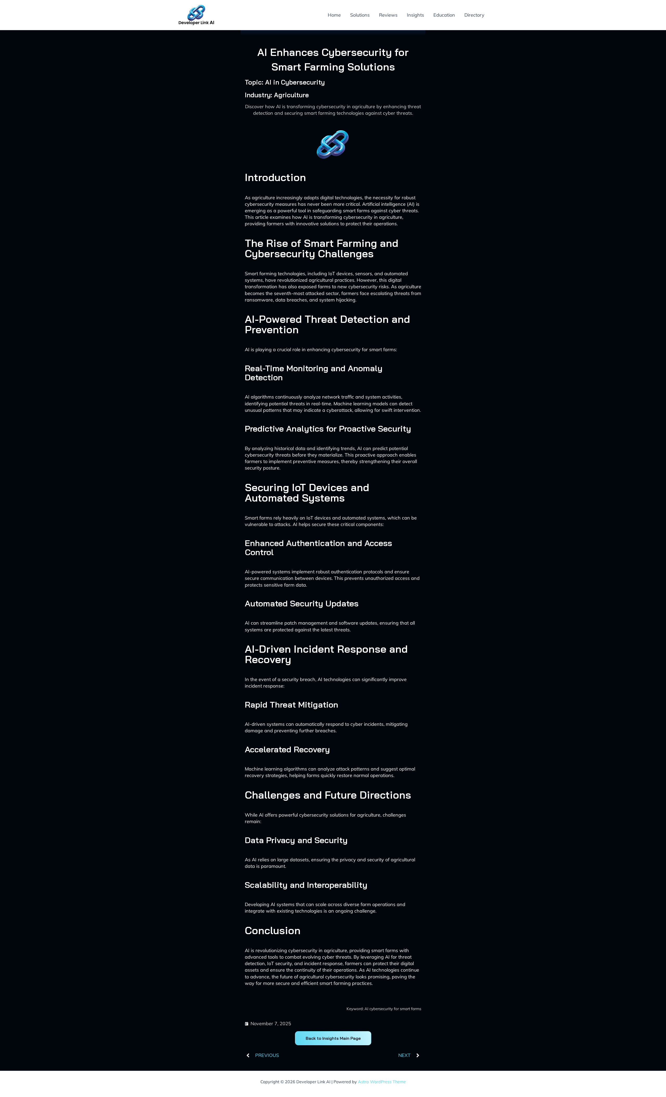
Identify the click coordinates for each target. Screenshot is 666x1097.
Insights (415, 15)
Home (334, 15)
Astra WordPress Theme (382, 1081)
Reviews (388, 15)
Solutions (360, 15)
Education (444, 15)
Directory (474, 15)
